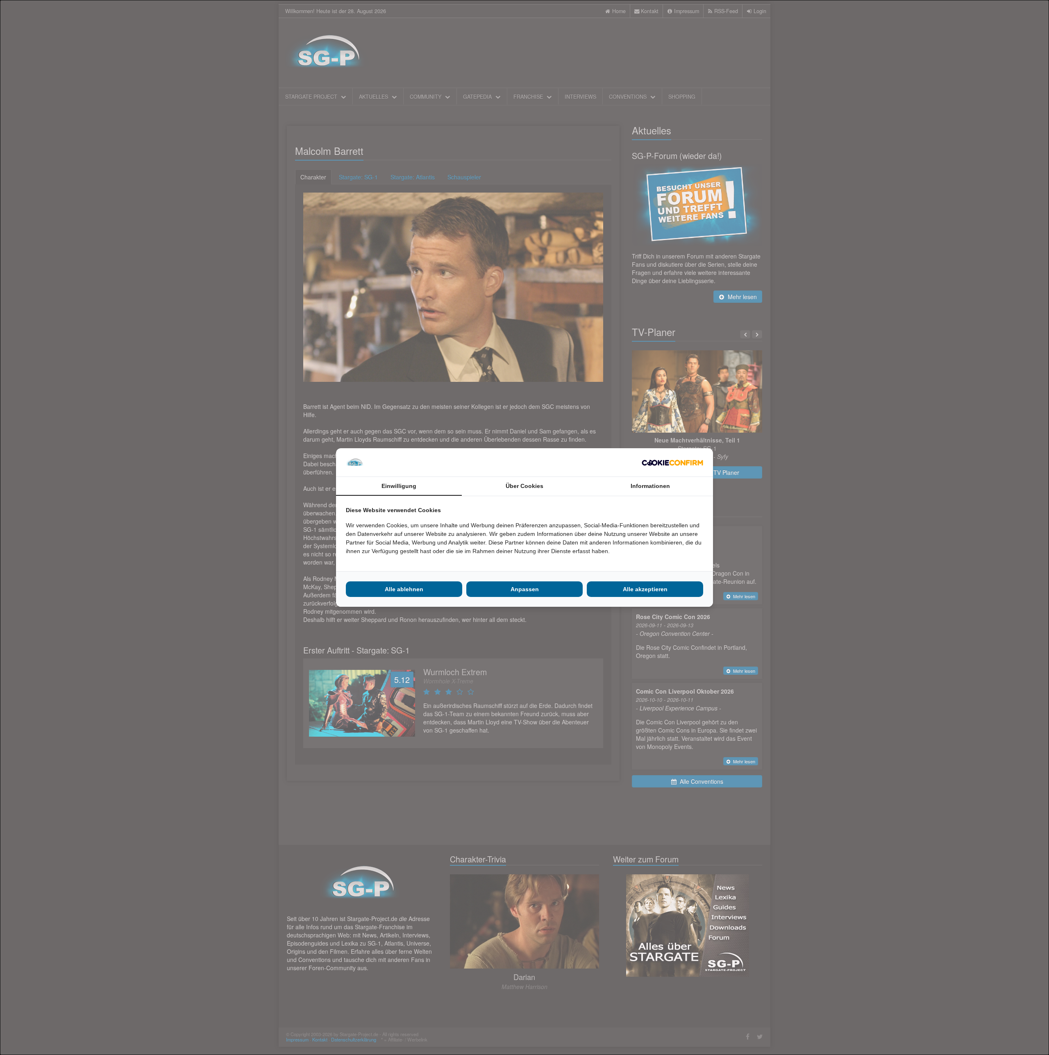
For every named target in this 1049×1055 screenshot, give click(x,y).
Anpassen (525, 589)
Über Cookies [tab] (524, 486)
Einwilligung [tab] (398, 486)
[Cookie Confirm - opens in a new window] (672, 462)
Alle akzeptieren (645, 589)
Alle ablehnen (404, 589)
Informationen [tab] (650, 486)
